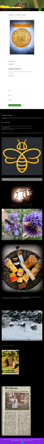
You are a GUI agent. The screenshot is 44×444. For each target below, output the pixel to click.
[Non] (42, 441)
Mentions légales (7, 179)
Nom (9, 90)
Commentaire (11, 75)
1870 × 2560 (17, 17)
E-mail (9, 95)
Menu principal (42, 9)
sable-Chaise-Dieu (23, 17)
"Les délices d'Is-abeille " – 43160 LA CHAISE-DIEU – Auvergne (16, 9)
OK (22, 442)
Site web (10, 100)
